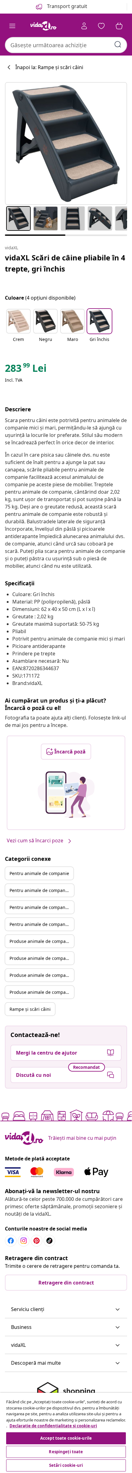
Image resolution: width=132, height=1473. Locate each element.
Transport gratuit (66, 6)
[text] (26, 369)
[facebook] (11, 1241)
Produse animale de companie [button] (41, 941)
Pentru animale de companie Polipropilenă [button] (42, 907)
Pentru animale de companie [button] (39, 873)
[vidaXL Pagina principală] (43, 26)
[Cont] (84, 26)
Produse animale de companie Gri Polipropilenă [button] (42, 992)
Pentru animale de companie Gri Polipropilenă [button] (42, 924)
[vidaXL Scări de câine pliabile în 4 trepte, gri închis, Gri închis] (66, 143)
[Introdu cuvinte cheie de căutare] (118, 44)
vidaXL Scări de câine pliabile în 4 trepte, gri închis (65, 263)
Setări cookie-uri (66, 1465)
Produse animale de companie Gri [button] (42, 958)
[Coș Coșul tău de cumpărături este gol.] (119, 26)
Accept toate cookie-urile (66, 1438)
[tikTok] (49, 1241)
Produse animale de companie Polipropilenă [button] (42, 975)
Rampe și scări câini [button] (30, 1009)
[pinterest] (36, 1241)
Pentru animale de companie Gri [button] (42, 890)
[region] (66, 1433)
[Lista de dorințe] (101, 26)
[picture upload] (66, 794)
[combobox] (66, 45)
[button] (18, 329)
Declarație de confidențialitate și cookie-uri (53, 1426)
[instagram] (24, 1241)
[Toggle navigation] (12, 26)
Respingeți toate (66, 1451)
